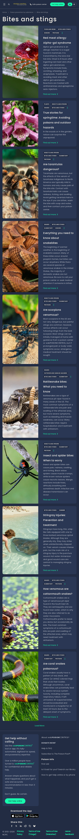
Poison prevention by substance (21, 12)
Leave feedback (69, 832)
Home (4, 12)
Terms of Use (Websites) (52, 832)
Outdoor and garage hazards (55, 373)
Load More (39, 725)
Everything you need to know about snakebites (58, 238)
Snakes (46, 108)
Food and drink (50, 29)
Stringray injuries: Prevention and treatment (54, 520)
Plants (46, 104)
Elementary (63, 156)
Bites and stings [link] (42, 12)
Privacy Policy (20, 832)
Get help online (57, 4)
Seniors (47, 33)
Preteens (56, 33)
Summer (62, 510)
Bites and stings (64, 29)
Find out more (49, 94)
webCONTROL (23, 745)
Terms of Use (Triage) (34, 832)
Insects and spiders (59, 104)
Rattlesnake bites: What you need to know (55, 386)
